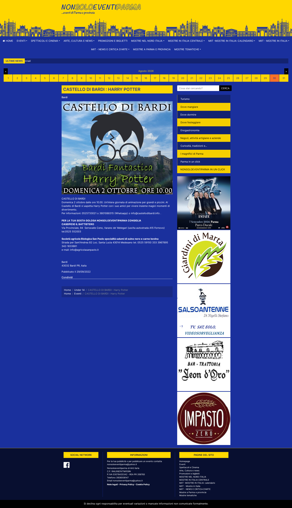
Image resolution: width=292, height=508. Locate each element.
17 (155, 78)
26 (237, 78)
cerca (225, 88)
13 (118, 78)
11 (100, 78)
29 (265, 78)
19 (173, 78)
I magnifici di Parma (192, 153)
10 (90, 78)
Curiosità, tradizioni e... (194, 145)
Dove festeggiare (190, 122)
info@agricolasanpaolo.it (84, 249)
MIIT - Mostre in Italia (189, 486)
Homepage (184, 461)
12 (109, 78)
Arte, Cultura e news (189, 470)
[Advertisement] (189, 12)
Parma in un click (190, 161)
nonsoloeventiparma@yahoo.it (122, 464)
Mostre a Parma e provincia (152, 49)
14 (127, 78)
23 (210, 78)
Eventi (182, 464)
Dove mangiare (189, 106)
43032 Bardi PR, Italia (74, 265)
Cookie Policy (143, 484)
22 (200, 78)
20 (182, 78)
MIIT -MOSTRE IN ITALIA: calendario (197, 483)
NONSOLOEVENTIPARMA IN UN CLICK (202, 169)
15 (136, 78)
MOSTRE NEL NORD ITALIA (192, 477)
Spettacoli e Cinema (189, 467)
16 (145, 78)
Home (9, 40)
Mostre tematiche (188, 495)
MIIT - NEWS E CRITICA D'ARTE (194, 489)
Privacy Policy (127, 484)
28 (256, 78)
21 (191, 78)
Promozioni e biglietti (112, 40)
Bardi (65, 97)
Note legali (112, 484)
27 (246, 78)
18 (164, 78)
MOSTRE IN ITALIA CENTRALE (194, 480)
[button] (22, 41)
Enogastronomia (190, 130)
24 (219, 78)
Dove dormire (188, 114)
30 (274, 78)
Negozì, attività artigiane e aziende (200, 138)
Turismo (185, 98)
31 (283, 78)
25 (228, 78)
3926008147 (122, 477)
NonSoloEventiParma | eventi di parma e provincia (103, 8)
